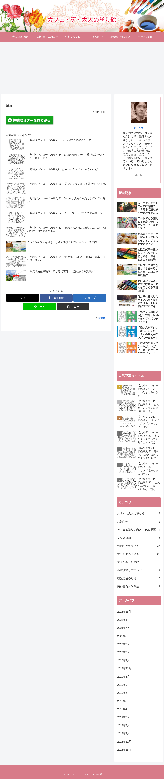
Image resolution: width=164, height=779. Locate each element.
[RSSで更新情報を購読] (141, 175)
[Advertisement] (82, 68)
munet (138, 128)
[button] (73, 306)
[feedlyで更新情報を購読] (136, 175)
